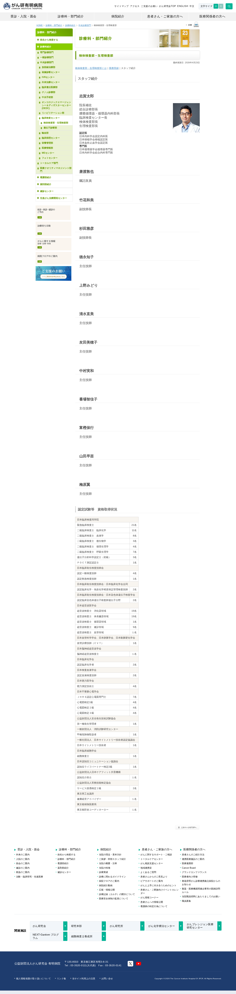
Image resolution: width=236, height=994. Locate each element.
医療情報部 (47, 148)
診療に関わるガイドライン (112, 876)
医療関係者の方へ (212, 16)
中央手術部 (47, 97)
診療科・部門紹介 (71, 16)
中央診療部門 (47, 62)
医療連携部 (187, 863)
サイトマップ (121, 6)
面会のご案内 (23, 863)
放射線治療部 (48, 67)
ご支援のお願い (149, 6)
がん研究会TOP (167, 6)
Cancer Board (189, 868)
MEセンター (48, 153)
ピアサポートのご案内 (151, 881)
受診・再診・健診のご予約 (53, 212)
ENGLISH (182, 6)
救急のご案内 (23, 872)
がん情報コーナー (149, 897)
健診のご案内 (23, 868)
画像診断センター (51, 72)
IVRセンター (48, 77)
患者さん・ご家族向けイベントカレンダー (159, 891)
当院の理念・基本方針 (110, 854)
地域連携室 (146, 868)
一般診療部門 (47, 57)
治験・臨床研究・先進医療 (29, 876)
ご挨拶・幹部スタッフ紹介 (112, 859)
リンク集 (61, 978)
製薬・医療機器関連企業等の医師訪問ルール (201, 890)
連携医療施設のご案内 (193, 859)
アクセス (135, 6)
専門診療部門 (47, 52)
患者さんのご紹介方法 (193, 854)
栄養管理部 (47, 143)
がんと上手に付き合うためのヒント (158, 885)
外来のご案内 (23, 854)
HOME (39, 25)
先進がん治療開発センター (53, 198)
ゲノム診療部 (48, 92)
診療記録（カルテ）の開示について (117, 894)
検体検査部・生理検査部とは (91, 68)
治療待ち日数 (53, 229)
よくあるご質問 (148, 872)
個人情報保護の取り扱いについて (33, 978)
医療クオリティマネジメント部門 (56, 169)
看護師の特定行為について (153, 906)
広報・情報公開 (107, 889)
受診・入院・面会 (23, 16)
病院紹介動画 (105, 885)
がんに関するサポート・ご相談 (156, 854)
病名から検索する (49, 39)
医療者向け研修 (190, 876)
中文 (192, 6)
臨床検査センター (51, 118)
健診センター (47, 191)
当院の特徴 (104, 868)
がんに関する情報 (53, 244)
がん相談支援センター (151, 863)
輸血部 (45, 133)
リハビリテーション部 (53, 113)
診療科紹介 (70, 25)
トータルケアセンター (151, 859)
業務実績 (114, 68)
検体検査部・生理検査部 (56, 122)
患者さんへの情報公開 (151, 902)
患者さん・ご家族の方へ (165, 16)
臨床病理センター (51, 138)
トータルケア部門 (49, 163)
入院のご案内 (23, 859)
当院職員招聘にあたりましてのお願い (201, 896)
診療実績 (103, 872)
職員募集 (186, 901)
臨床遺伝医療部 (50, 87)
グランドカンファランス (194, 872)
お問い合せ (107, 978)
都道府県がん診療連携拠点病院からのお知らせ (201, 883)
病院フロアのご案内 (53, 258)
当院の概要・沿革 (108, 863)
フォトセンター (50, 158)
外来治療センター (51, 82)
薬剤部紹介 (45, 184)
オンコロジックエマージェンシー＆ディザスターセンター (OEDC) (56, 105)
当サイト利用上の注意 (83, 978)
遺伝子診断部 (50, 127)
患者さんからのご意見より (153, 876)
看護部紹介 (45, 177)
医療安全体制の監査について (113, 898)
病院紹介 (117, 16)
